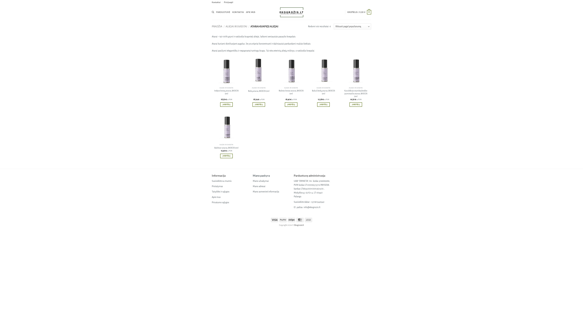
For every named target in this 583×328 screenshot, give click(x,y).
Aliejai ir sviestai (236, 26)
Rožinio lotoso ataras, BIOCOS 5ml (291, 92)
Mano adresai (259, 186)
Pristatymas (217, 186)
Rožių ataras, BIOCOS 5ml (258, 91)
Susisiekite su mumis (222, 181)
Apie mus (250, 12)
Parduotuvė (223, 12)
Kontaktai (216, 2)
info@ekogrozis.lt (312, 207)
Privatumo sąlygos (220, 202)
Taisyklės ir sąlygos (220, 191)
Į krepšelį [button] (226, 104)
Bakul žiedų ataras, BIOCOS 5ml (323, 92)
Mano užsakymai (261, 181)
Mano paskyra (261, 175)
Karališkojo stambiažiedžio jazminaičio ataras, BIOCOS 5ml (355, 93)
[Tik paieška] (213, 12)
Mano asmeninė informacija (266, 191)
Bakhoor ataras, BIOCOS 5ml (226, 148)
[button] (228, 2)
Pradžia (217, 26)
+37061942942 (317, 202)
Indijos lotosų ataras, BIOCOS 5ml (226, 92)
